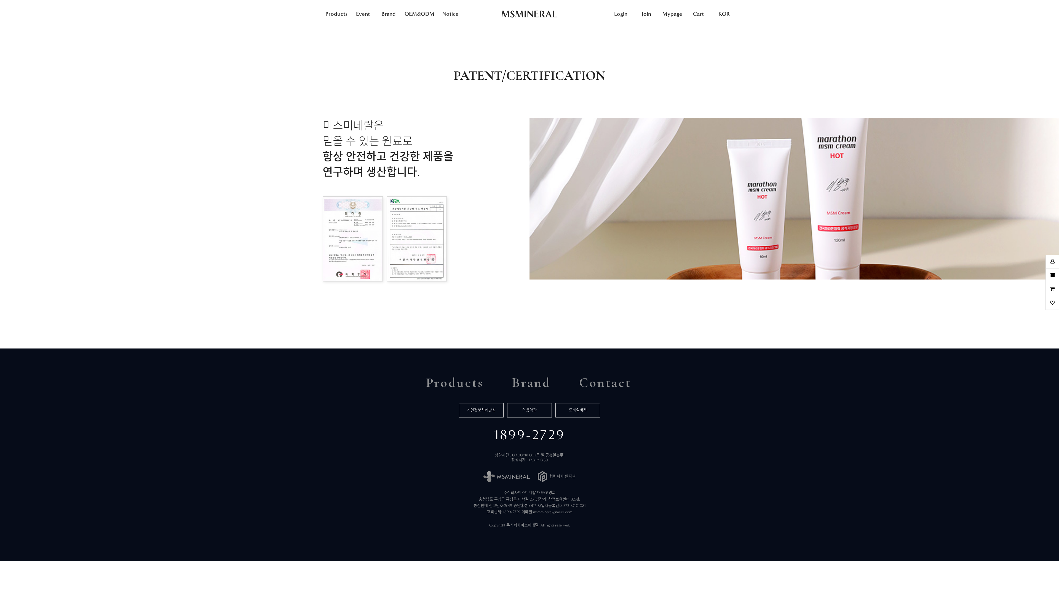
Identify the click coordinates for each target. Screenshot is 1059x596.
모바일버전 (578, 410)
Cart (698, 13)
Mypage (672, 13)
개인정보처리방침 (481, 410)
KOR (724, 13)
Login (620, 13)
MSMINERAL (529, 14)
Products (336, 13)
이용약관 (529, 410)
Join (646, 13)
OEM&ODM (419, 13)
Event (363, 13)
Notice (450, 13)
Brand (388, 13)
